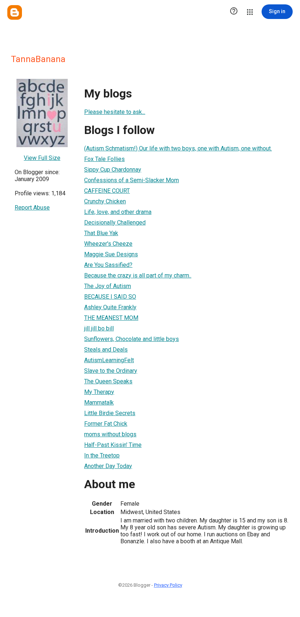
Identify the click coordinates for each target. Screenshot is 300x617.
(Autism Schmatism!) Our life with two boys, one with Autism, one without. (178, 148)
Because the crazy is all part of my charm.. (137, 275)
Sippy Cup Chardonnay (112, 169)
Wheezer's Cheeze (108, 243)
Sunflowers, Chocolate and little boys (131, 339)
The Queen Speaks (108, 381)
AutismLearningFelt (109, 360)
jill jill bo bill (99, 328)
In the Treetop (102, 455)
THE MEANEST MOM (111, 317)
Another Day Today (108, 466)
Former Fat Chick (105, 423)
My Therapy (99, 391)
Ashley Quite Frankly (110, 307)
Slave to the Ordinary (110, 370)
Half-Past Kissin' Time (113, 444)
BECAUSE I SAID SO (110, 296)
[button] (234, 11)
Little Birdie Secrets (109, 413)
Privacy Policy (168, 585)
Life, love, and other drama (117, 211)
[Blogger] (14, 12)
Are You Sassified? (108, 264)
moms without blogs (110, 434)
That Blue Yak (101, 233)
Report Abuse (32, 207)
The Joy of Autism (107, 286)
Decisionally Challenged (115, 222)
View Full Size (42, 157)
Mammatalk (99, 402)
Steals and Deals (106, 349)
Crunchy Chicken (105, 201)
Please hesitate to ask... (114, 111)
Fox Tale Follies (104, 159)
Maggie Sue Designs (111, 254)
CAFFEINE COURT (107, 190)
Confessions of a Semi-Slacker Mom (131, 180)
